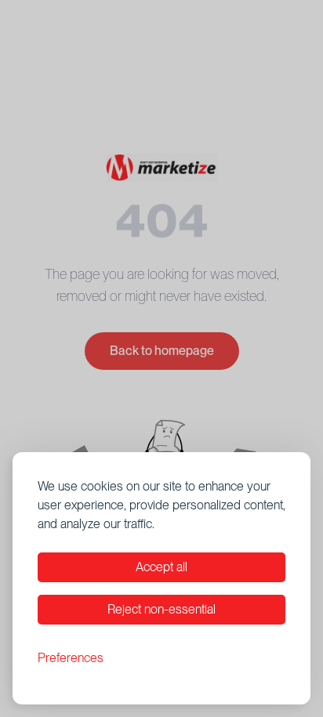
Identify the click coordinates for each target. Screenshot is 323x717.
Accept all (161, 566)
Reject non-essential (161, 609)
